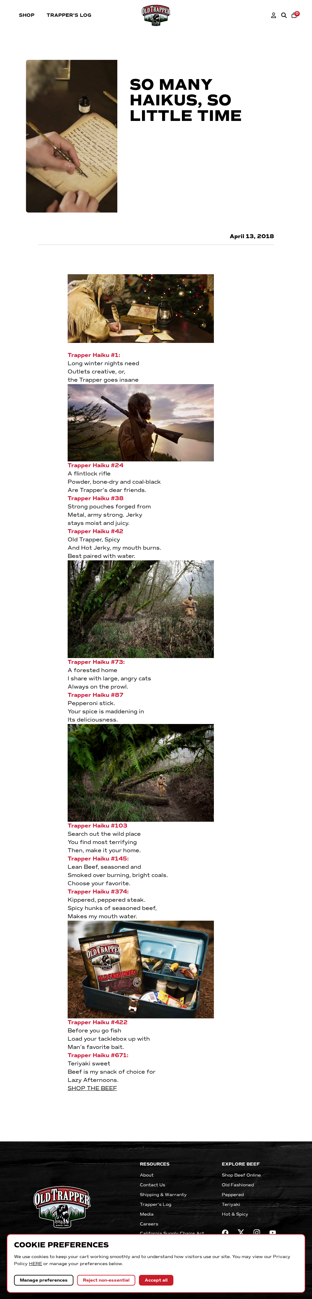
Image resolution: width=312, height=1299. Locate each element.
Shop (26, 15)
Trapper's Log (69, 15)
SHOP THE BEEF (92, 1088)
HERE (35, 1263)
